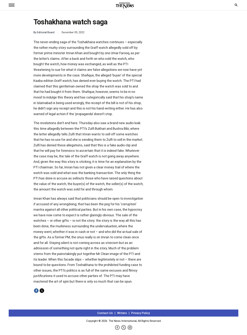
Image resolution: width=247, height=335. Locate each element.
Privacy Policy (140, 313)
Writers (122, 313)
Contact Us (105, 313)
